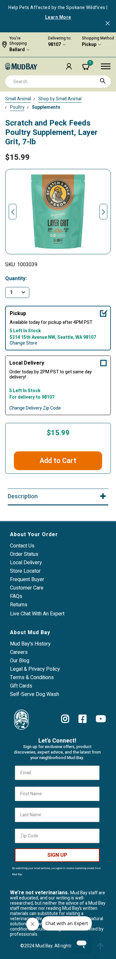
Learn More (58, 17)
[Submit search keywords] (103, 81)
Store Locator (25, 571)
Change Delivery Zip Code (35, 408)
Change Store (23, 343)
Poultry (17, 107)
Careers (19, 652)
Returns (18, 605)
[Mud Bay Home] (21, 66)
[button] (69, 66)
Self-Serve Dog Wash (34, 694)
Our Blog (19, 661)
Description (23, 496)
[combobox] (58, 81)
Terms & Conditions (32, 677)
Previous (12, 211)
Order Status (24, 554)
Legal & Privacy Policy (35, 669)
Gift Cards (21, 686)
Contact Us (22, 546)
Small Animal (18, 98)
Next (103, 211)
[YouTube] (101, 718)
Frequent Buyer (27, 579)
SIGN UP (57, 855)
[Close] (107, 24)
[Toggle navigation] (106, 66)
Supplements (46, 107)
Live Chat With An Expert (37, 614)
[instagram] (65, 718)
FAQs (16, 596)
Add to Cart (58, 461)
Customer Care (27, 588)
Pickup (89, 44)
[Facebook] (83, 718)
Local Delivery (26, 363)
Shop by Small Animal (60, 98)
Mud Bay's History (30, 644)
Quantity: (16, 279)
